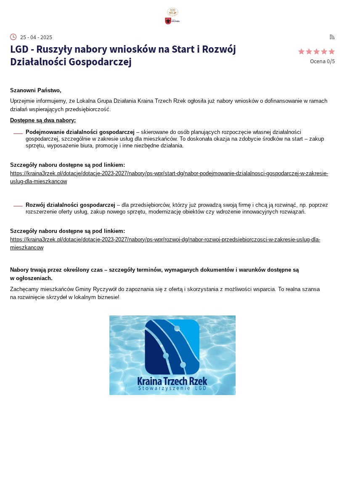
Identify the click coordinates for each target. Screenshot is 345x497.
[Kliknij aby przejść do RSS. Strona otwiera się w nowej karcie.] (332, 37)
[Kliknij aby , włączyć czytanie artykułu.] (14, 78)
